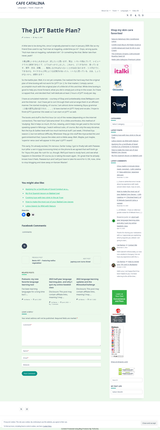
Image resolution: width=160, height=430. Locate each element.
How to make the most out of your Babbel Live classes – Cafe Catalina (129, 194)
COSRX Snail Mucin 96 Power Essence (126, 45)
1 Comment (54, 304)
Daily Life (135, 10)
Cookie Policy (47, 426)
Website (26, 365)
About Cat (104, 10)
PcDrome (95, 429)
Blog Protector (84, 429)
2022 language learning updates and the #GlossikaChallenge (87, 282)
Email (25, 358)
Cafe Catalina (30, 3)
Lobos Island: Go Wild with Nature (125, 141)
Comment (27, 325)
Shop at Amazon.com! (119, 362)
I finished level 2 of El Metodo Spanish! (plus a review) (129, 200)
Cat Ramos (27, 37)
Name (26, 351)
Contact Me (132, 245)
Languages (124, 10)
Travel (114, 10)
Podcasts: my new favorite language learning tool (30, 282)
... (27, 294)
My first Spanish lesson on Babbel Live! (127, 155)
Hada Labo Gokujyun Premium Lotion (126, 59)
